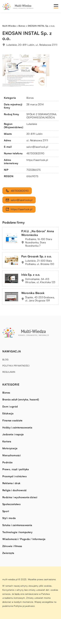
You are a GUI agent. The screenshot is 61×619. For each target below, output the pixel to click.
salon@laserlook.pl (37, 146)
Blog (5, 359)
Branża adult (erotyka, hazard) (20, 399)
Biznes (30, 97)
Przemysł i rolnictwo (14, 476)
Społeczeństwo (11, 504)
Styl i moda (9, 518)
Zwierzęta (8, 553)
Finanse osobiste (12, 420)
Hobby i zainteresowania (17, 427)
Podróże (7, 462)
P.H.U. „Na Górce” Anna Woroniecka (37, 232)
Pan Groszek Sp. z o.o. (36, 256)
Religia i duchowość (14, 490)
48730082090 (35, 153)
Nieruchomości (11, 455)
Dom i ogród (10, 406)
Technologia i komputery (17, 532)
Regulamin (8, 372)
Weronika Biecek (32, 293)
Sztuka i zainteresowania (17, 525)
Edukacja (7, 413)
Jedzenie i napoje (13, 434)
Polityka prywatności (15, 365)
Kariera (6, 441)
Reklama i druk (11, 483)
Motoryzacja (9, 448)
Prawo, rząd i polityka (15, 469)
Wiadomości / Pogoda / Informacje (24, 539)
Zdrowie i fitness (12, 546)
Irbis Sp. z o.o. (30, 274)
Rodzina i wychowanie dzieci (19, 497)
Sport (5, 511)
